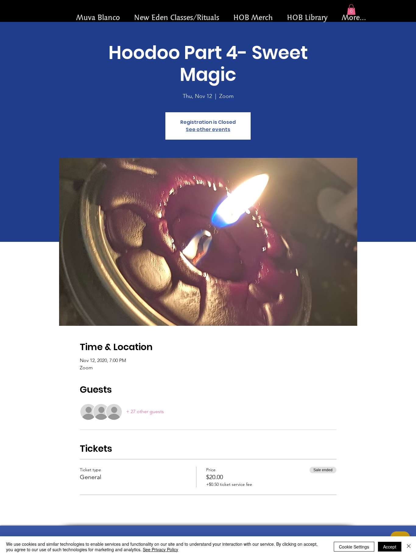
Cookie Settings (354, 547)
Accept (389, 547)
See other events (208, 129)
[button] (351, 9)
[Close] (408, 546)
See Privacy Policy (160, 549)
